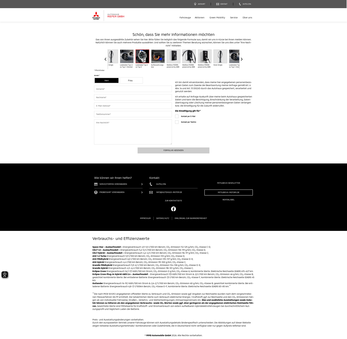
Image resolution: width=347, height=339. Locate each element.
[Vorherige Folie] (106, 59)
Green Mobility (217, 17)
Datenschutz (162, 218)
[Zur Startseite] (113, 15)
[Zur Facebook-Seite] (173, 208)
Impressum (145, 218)
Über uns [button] (247, 17)
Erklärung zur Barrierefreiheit (191, 218)
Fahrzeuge (185, 17)
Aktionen (199, 17)
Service (234, 17)
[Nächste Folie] (241, 59)
